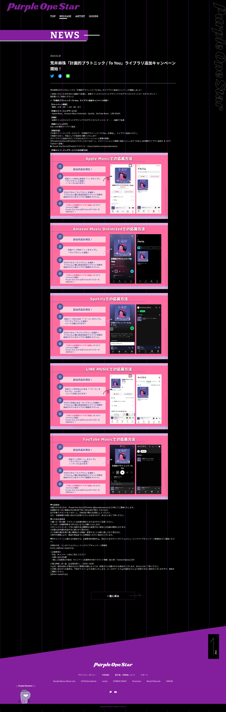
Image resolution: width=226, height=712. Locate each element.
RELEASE (65, 16)
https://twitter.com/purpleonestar (102, 146)
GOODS (93, 16)
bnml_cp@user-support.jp (62, 548)
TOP (53, 16)
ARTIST (80, 16)
